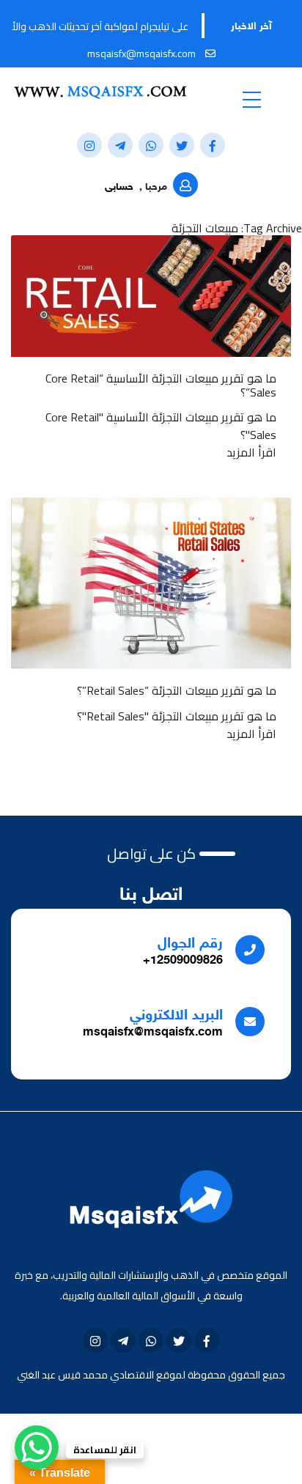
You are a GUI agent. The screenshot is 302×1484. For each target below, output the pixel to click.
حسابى (119, 187)
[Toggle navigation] (251, 99)
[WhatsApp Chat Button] (37, 1447)
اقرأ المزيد (251, 452)
